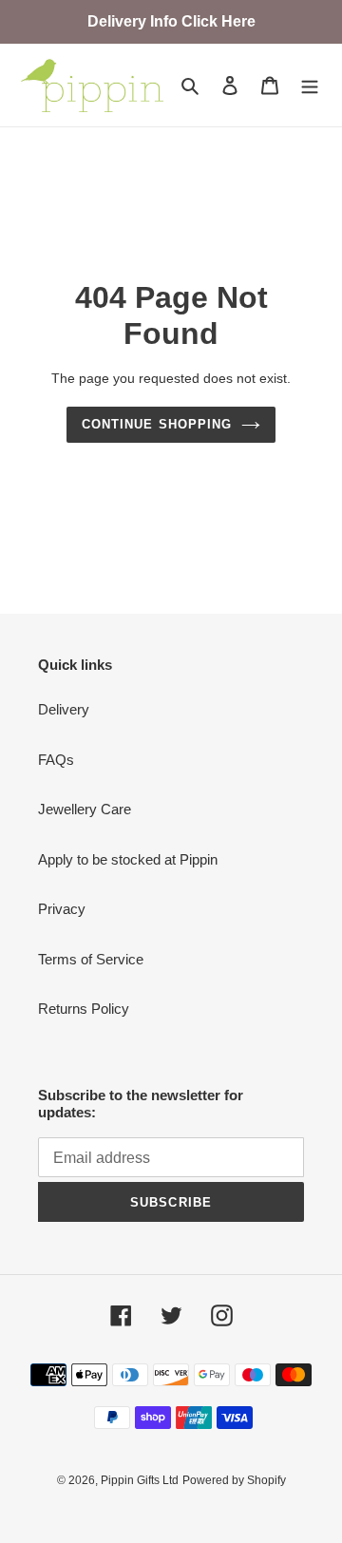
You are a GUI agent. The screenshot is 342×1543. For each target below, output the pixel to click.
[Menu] (310, 85)
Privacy (62, 909)
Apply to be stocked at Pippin (128, 859)
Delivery (63, 709)
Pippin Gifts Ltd (140, 1480)
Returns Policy (83, 1008)
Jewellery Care (84, 809)
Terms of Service (90, 959)
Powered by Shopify (234, 1480)
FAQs (56, 760)
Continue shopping (157, 424)
